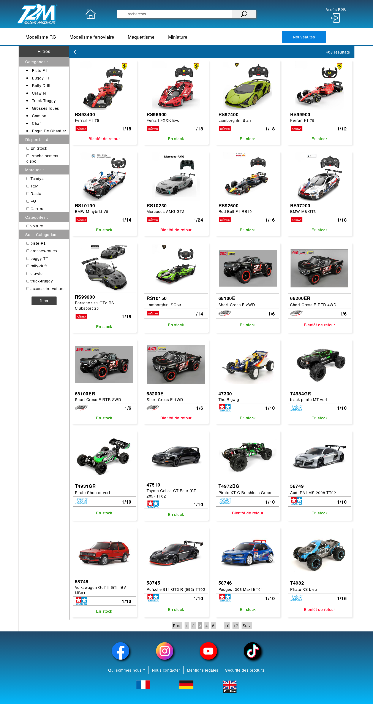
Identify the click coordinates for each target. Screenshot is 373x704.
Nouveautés (304, 37)
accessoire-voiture (47, 289)
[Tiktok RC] (253, 651)
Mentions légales (202, 670)
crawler (37, 273)
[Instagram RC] (165, 651)
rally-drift (38, 266)
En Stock (38, 148)
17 (236, 625)
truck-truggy (41, 281)
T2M (34, 186)
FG (33, 201)
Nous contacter (166, 670)
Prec (177, 625)
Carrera (37, 209)
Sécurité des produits (245, 670)
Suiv (247, 625)
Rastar (36, 194)
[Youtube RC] (208, 651)
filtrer (44, 301)
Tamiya (37, 178)
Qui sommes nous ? (126, 670)
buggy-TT (39, 258)
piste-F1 (38, 243)
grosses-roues (43, 251)
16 (227, 625)
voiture (36, 226)
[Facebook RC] (121, 651)
